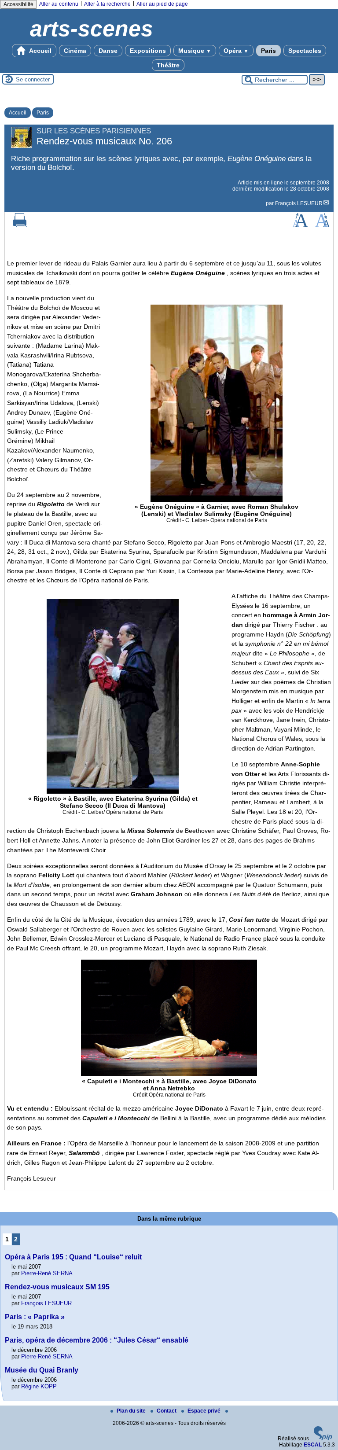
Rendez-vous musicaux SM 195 (57, 1287)
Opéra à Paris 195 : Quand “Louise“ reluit (73, 1257)
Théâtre (168, 65)
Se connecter (33, 79)
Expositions (148, 50)
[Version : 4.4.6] (323, 1438)
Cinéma (75, 50)
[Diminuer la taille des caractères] (322, 225)
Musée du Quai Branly (41, 1370)
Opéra (236, 50)
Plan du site (132, 1411)
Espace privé (204, 1411)
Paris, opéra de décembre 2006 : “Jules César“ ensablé (96, 1340)
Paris (268, 50)
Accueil (39, 50)
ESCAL (313, 1445)
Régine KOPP (39, 1386)
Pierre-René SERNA (47, 1273)
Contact (167, 1411)
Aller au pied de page (162, 4)
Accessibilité (18, 4)
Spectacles (304, 50)
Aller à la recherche (107, 4)
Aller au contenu (58, 4)
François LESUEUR (299, 203)
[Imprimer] (20, 225)
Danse (108, 50)
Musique (194, 50)
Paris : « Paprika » (35, 1317)
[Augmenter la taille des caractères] (300, 225)
